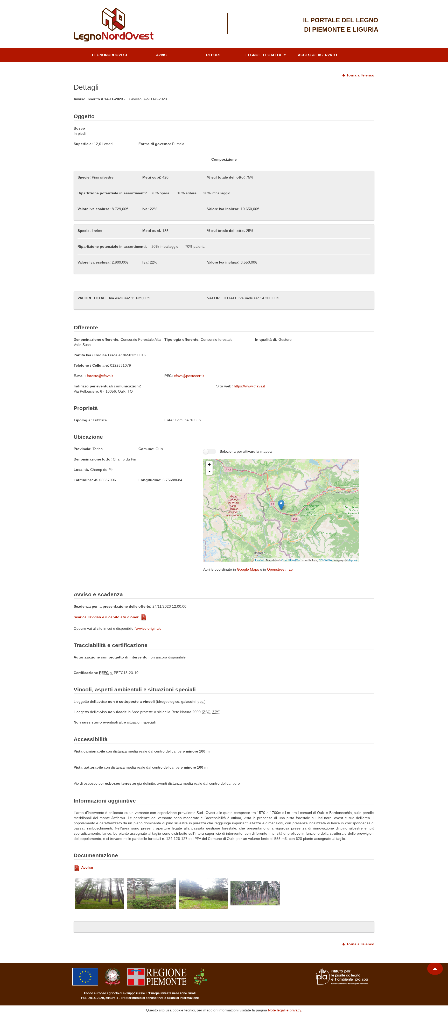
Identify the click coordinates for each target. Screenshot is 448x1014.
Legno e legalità (264, 55)
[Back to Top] (435, 969)
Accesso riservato (317, 55)
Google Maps (248, 569)
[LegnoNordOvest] (119, 24)
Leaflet (259, 560)
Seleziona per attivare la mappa (246, 451)
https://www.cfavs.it (249, 386)
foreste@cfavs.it (100, 376)
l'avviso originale (148, 628)
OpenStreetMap (291, 560)
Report (213, 55)
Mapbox (352, 560)
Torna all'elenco (359, 75)
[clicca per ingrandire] (99, 893)
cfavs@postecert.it (189, 376)
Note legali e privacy (284, 1010)
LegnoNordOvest (110, 55)
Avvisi (161, 55)
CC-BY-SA (325, 560)
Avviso (87, 868)
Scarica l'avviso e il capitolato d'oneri (106, 617)
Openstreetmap (280, 569)
